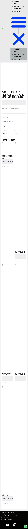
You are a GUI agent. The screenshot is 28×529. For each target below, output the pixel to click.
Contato (16, 11)
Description (5, 115)
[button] (18, 31)
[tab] (14, 115)
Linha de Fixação (11, 108)
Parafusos (17, 108)
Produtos (17, 9)
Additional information (8, 117)
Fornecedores (18, 6)
